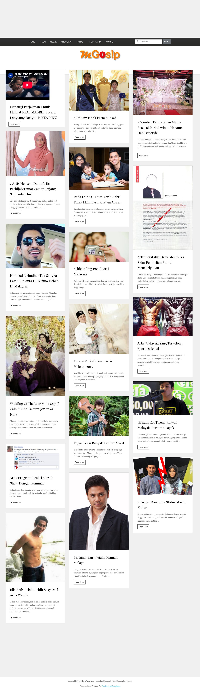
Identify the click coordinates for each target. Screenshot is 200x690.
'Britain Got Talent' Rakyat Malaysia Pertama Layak (157, 425)
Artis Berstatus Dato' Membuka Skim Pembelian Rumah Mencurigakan (160, 262)
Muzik (53, 42)
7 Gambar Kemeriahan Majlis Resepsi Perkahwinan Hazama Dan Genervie (160, 127)
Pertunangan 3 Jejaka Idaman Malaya (96, 560)
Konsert (111, 42)
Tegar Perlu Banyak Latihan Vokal (99, 443)
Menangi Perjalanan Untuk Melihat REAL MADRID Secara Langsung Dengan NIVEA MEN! (33, 112)
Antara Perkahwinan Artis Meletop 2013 (93, 364)
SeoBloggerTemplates (111, 686)
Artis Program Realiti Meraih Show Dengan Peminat (31, 480)
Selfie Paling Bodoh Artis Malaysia (92, 271)
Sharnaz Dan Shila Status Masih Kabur (161, 505)
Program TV (94, 42)
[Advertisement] (71, 18)
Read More (14, 124)
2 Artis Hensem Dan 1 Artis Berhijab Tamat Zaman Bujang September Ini (33, 188)
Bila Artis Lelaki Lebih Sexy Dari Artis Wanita (34, 592)
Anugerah (66, 42)
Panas (80, 42)
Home (32, 42)
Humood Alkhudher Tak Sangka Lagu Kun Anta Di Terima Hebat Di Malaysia (34, 280)
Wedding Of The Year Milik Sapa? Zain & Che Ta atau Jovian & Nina (34, 409)
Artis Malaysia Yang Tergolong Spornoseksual (160, 346)
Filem (43, 42)
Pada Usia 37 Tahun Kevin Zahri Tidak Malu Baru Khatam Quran (97, 199)
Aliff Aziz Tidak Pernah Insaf (95, 118)
